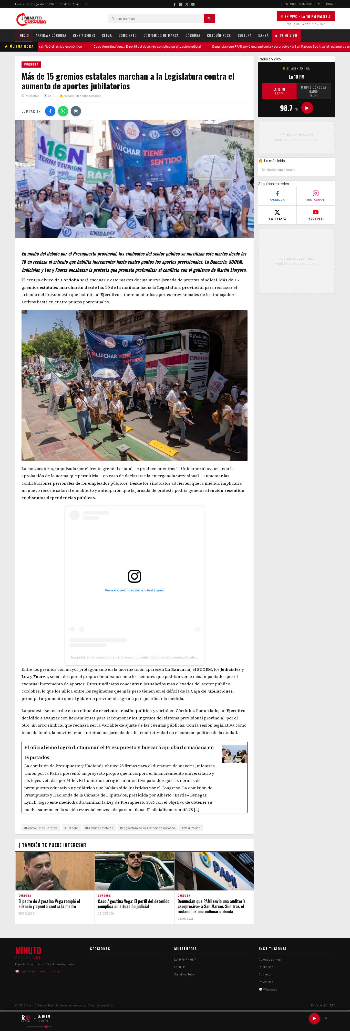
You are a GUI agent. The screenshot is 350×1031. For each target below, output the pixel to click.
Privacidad (266, 981)
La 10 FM (279, 91)
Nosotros (288, 4)
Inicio (23, 35)
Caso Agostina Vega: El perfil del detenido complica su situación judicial (93, 46)
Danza (263, 35)
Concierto (128, 35)
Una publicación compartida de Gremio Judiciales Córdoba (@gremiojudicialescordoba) (140, 657)
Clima (107, 35)
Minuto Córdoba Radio (313, 91)
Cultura (245, 35)
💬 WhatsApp (268, 989)
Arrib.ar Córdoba (51, 35)
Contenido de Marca (161, 35)
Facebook (277, 199)
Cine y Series (84, 35)
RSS (332, 1005)
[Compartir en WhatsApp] (63, 111)
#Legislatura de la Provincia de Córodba (147, 828)
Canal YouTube (184, 974)
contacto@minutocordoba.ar (39, 971)
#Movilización (191, 828)
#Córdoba (71, 828)
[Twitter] (187, 3)
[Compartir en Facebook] (50, 111)
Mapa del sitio (319, 1005)
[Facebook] (174, 3)
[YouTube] (193, 3)
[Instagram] (180, 3)
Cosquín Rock (219, 35)
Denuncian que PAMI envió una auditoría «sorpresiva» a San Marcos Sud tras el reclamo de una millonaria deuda (240, 46)
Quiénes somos (270, 959)
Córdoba (193, 35)
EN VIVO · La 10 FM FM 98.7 (308, 16)
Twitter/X (277, 218)
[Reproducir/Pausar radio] (314, 1018)
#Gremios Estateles (99, 828)
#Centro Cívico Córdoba (41, 828)
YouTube (316, 218)
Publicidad (326, 4)
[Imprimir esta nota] (76, 111)
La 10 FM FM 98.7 (185, 959)
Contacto (306, 4)
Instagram (315, 199)
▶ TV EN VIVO (286, 35)
